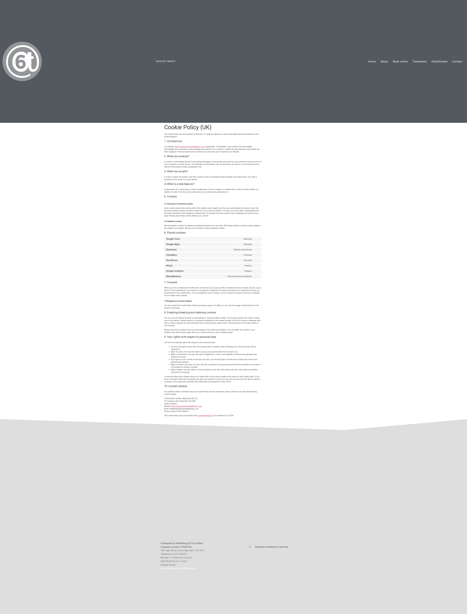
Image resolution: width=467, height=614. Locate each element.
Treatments (419, 61)
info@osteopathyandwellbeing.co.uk (179, 568)
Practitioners (440, 61)
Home (372, 61)
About (384, 61)
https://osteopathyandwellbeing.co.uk (190, 147)
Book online (400, 61)
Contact (457, 61)
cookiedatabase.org (206, 415)
